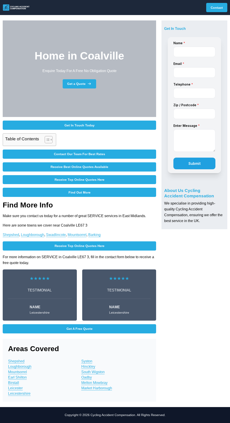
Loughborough (32, 235)
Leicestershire (19, 393)
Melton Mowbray (94, 383)
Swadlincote (56, 235)
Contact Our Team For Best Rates (79, 154)
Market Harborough (96, 388)
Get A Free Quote (79, 328)
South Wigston (93, 372)
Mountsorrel (77, 235)
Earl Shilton (17, 377)
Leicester (15, 388)
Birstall (13, 383)
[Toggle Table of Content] (46, 139)
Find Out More (80, 192)
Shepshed (11, 235)
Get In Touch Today (79, 125)
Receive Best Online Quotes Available (79, 167)
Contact (217, 7)
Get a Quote (76, 84)
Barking (94, 235)
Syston (86, 361)
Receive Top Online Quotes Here (79, 179)
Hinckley (88, 366)
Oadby (86, 377)
